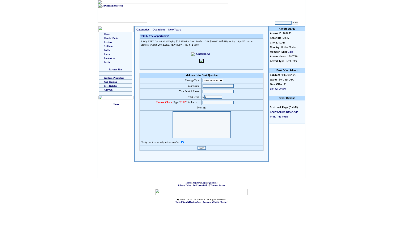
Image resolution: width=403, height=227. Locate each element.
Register (108, 42)
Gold (290, 51)
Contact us (109, 58)
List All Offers (278, 88)
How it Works (111, 38)
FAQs (107, 50)
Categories (143, 29)
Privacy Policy (184, 185)
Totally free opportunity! (154, 36)
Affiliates (108, 46)
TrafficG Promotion (114, 78)
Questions (212, 183)
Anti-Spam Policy (201, 185)
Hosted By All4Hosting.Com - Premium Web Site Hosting (201, 202)
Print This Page (279, 116)
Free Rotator (110, 85)
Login (107, 62)
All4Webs (108, 89)
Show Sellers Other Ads (284, 112)
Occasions (159, 29)
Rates (107, 54)
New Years (174, 29)
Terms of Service (217, 185)
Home (107, 34)
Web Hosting (110, 82)
